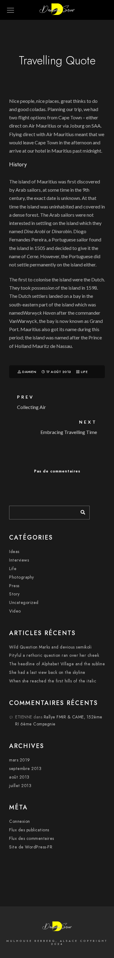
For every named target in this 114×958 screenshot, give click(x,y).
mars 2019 (19, 760)
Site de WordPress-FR (30, 847)
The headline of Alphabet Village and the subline (57, 664)
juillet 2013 (20, 786)
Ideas (14, 552)
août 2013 (19, 777)
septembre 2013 (25, 769)
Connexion (19, 821)
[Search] (80, 511)
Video (15, 611)
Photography (21, 577)
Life (84, 372)
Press (14, 586)
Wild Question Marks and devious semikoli (50, 647)
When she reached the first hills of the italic (52, 681)
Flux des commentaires (31, 838)
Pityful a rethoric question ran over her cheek (54, 655)
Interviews (19, 560)
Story (14, 594)
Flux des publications (29, 830)
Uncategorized (24, 603)
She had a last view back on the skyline (47, 672)
